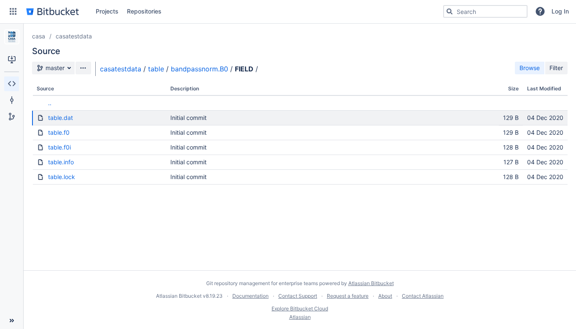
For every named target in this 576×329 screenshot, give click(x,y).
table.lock (61, 176)
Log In (560, 11)
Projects (107, 11)
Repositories (144, 11)
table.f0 (59, 132)
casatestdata (74, 36)
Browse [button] (529, 67)
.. (49, 102)
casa (38, 36)
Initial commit (188, 117)
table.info (61, 162)
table (156, 69)
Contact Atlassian (423, 296)
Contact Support (297, 296)
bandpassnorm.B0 (199, 69)
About (385, 296)
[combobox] (485, 11)
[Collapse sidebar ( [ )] (11, 320)
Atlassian (300, 317)
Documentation (250, 296)
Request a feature (348, 296)
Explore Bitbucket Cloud (300, 308)
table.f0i (59, 147)
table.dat (60, 117)
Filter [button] (556, 67)
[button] (13, 11)
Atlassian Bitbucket (371, 283)
